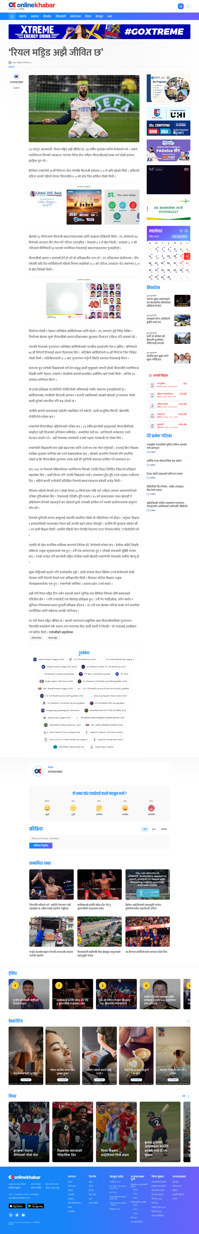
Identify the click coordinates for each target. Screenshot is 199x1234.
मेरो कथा (134, 1218)
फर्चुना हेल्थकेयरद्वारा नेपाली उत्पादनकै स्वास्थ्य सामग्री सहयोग (51, 954)
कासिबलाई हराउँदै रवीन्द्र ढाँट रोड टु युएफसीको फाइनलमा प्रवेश (94, 907)
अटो (90, 1199)
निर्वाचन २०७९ (157, 1212)
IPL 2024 (113, 1192)
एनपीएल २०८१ (115, 1182)
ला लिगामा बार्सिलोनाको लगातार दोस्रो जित (146, 952)
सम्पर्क (174, 1199)
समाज (70, 1182)
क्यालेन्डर (155, 231)
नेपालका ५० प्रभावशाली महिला (139, 1186)
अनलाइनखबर (16, 82)
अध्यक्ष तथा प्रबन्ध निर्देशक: (18, 1184)
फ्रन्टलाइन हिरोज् (136, 1222)
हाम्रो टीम (175, 1182)
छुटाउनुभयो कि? (152, 295)
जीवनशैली (61, 16)
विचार (88, 16)
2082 (135, 1198)
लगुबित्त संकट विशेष (159, 1186)
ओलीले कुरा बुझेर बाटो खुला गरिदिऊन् (157, 358)
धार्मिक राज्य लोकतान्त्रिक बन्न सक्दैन (164, 461)
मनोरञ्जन (75, 16)
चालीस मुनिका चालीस (138, 1202)
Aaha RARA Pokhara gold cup (118, 1198)
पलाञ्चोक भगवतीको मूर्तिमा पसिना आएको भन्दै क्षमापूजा (167, 446)
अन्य (110, 16)
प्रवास (70, 1207)
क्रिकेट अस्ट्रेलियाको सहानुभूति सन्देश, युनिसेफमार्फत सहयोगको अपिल (143, 907)
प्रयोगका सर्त (176, 1186)
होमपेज (22, 16)
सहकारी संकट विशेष (159, 1182)
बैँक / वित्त (92, 1195)
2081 (135, 1194)
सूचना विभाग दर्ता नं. (52, 1184)
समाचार (35, 16)
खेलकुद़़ (71, 1199)
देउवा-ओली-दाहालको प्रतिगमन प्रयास (165, 474)
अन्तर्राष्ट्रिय (71, 1212)
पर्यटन (91, 1186)
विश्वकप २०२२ (115, 1209)
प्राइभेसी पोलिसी (178, 1195)
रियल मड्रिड (53, 638)
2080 (135, 1190)
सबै (183, 1096)
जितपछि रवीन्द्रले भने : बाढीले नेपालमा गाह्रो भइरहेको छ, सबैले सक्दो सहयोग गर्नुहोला (50, 907)
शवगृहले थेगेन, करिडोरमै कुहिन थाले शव (158, 320)
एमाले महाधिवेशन (158, 1216)
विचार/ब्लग (72, 1186)
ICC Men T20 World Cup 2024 (118, 1187)
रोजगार (91, 1190)
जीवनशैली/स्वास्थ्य (74, 1203)
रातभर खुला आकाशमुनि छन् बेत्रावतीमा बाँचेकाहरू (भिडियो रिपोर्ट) (159, 302)
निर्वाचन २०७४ (157, 1199)
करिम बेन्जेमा (36, 638)
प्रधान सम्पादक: (36, 1184)
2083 (135, 1214)
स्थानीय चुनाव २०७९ (159, 1207)
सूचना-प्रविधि (93, 1203)
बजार (91, 1182)
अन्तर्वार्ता (71, 1195)
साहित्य (70, 1190)
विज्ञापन (175, 1190)
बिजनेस (47, 16)
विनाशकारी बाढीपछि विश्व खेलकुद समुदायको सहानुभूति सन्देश (98, 954)
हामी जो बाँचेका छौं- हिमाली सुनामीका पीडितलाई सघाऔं (156, 340)
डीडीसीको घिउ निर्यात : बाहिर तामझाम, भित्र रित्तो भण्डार (165, 488)
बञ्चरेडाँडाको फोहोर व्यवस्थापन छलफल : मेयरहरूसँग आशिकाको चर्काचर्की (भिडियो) (167, 505)
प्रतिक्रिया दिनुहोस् (41, 845)
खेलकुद (99, 16)
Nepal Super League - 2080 (118, 1204)
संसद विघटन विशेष (158, 1190)
